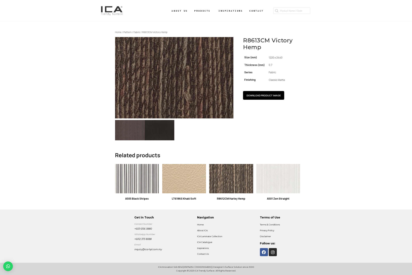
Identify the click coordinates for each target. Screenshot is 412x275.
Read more (137, 178)
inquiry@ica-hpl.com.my (148, 249)
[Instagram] (273, 252)
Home (118, 32)
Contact (256, 11)
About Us (180, 11)
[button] (8, 266)
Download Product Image (264, 95)
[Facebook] (264, 252)
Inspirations (231, 11)
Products (202, 11)
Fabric (137, 32)
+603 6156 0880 (143, 228)
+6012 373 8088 (143, 239)
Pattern (127, 32)
